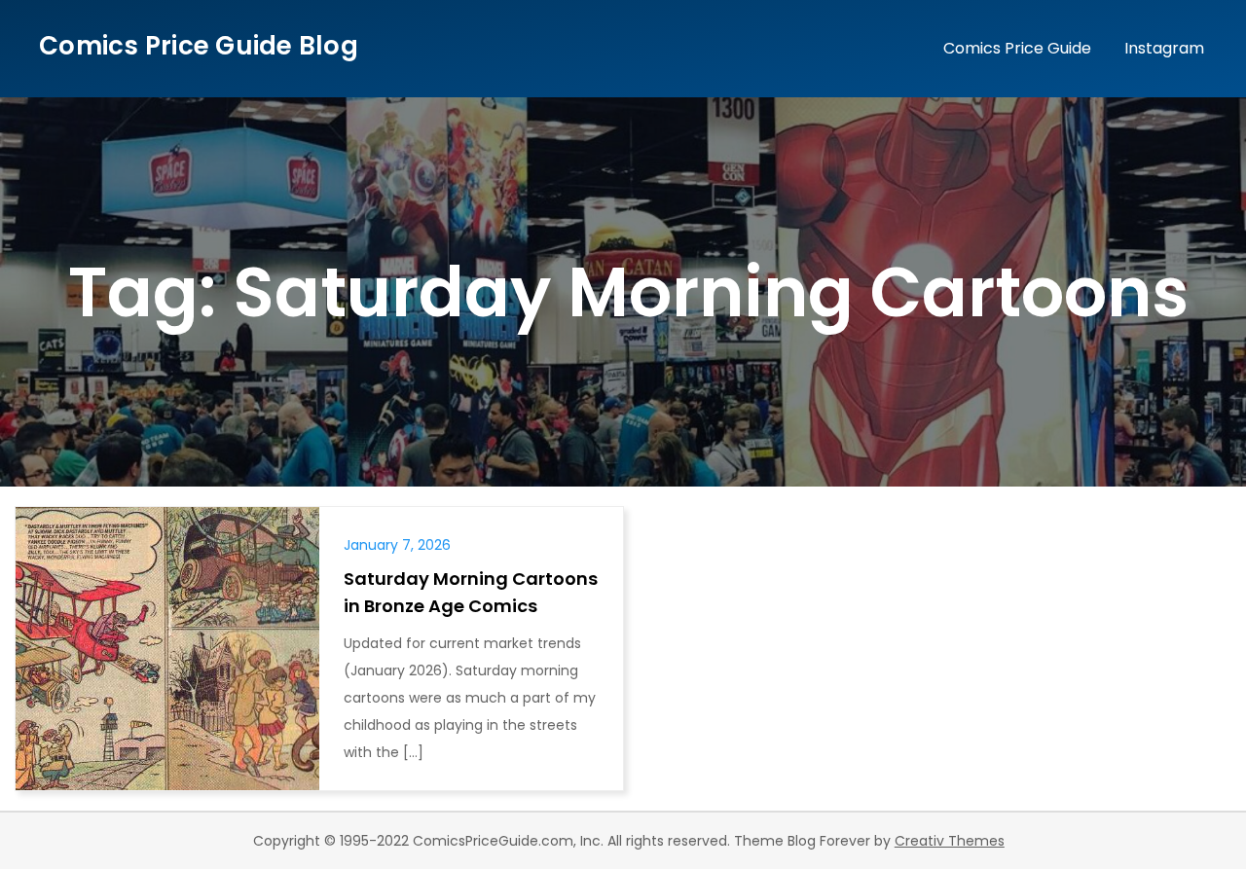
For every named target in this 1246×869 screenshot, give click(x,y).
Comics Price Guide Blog (198, 45)
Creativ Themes (950, 841)
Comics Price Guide (1017, 48)
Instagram (1164, 48)
